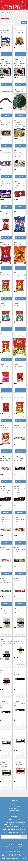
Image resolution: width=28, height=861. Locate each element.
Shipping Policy (14, 810)
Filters (24, 22)
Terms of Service (14, 813)
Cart (25, 2)
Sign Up (24, 837)
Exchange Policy (14, 808)
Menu (4, 2)
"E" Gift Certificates (14, 806)
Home (2, 12)
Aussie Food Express (15, 851)
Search (14, 804)
